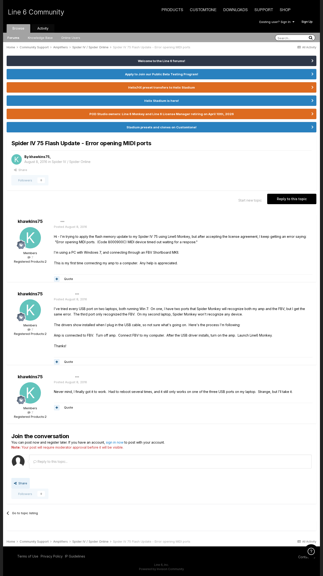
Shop (285, 9)
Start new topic (250, 200)
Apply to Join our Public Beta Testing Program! (161, 74)
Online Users (70, 38)
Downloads (235, 9)
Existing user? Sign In (275, 22)
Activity (42, 28)
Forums (13, 38)
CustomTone (203, 9)
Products (172, 9)
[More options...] (62, 222)
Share (22, 170)
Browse (18, 28)
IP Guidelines (75, 556)
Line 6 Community (36, 12)
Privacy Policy (52, 556)
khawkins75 (39, 157)
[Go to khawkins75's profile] (16, 159)
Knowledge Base (40, 38)
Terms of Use (27, 556)
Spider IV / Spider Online (71, 162)
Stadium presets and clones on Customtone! (161, 127)
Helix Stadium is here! (161, 101)
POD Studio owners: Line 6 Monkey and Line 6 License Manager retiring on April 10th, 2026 (161, 114)
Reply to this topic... (52, 461)
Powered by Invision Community (161, 569)
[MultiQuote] (57, 279)
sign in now (114, 442)
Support (263, 9)
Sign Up (307, 21)
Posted (70, 227)
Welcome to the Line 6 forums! (161, 61)
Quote (68, 279)
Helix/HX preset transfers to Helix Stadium (161, 87)
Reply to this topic (292, 199)
